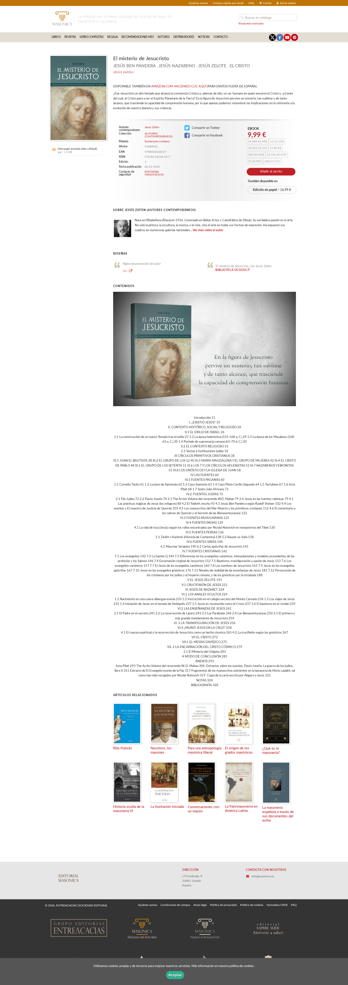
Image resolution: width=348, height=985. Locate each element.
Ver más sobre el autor (208, 230)
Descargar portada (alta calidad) (77, 150)
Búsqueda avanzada (251, 23)
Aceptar (175, 975)
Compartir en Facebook (207, 135)
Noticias (204, 37)
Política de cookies (251, 905)
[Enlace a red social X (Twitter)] (272, 37)
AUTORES (163, 37)
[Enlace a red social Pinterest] (294, 37)
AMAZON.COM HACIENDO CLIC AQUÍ (178, 86)
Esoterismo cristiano (157, 141)
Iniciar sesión (288, 3)
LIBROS (56, 37)
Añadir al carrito (271, 171)
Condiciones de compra (175, 905)
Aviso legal (200, 905)
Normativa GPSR (277, 905)
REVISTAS (70, 37)
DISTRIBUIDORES (183, 37)
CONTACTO (221, 37)
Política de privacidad (223, 905)
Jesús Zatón (123, 72)
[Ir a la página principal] (62, 18)
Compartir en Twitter (205, 127)
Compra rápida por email (228, 3)
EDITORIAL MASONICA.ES (154, 173)
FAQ (251, 3)
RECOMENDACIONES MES (137, 37)
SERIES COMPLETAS (91, 37)
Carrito (267, 3)
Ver (125, 271)
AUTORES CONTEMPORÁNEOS (158, 135)
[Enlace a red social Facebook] (279, 37)
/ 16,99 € (272, 190)
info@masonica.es (262, 876)
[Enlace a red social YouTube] (287, 37)
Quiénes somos (198, 3)
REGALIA (112, 37)
